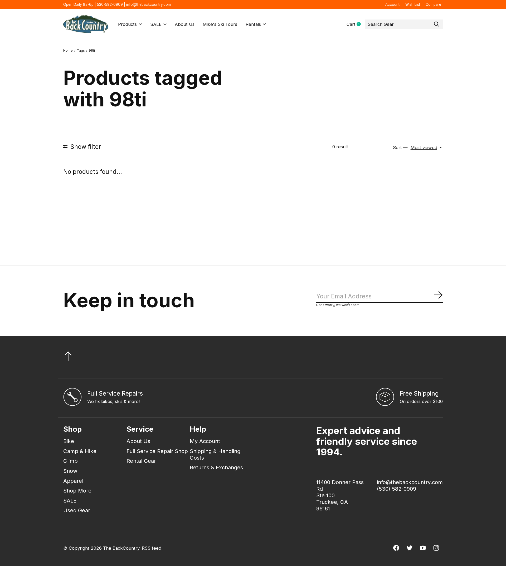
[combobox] (404, 24)
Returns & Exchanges (216, 467)
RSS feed (151, 548)
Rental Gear (141, 460)
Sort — (400, 147)
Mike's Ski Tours (220, 24)
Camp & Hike (79, 451)
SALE (156, 24)
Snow (70, 470)
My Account (205, 441)
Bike (68, 441)
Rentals (253, 24)
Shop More (77, 490)
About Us (184, 24)
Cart (356, 24)
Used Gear (76, 510)
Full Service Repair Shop (157, 451)
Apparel (73, 481)
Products (127, 24)
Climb (70, 460)
